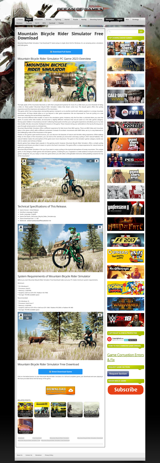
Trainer (61, 23)
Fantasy (29, 23)
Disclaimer (38, 455)
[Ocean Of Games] (80, 9)
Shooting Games (96, 19)
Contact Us (29, 455)
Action (28, 19)
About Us (19, 455)
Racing (83, 19)
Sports (119, 19)
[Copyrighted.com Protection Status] (115, 341)
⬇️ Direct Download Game (60, 371)
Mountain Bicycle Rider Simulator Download (90, 438)
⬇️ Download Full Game (60, 52)
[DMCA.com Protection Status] (130, 341)
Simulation (110, 19)
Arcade (48, 19)
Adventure (39, 19)
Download (21, 438)
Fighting (58, 19)
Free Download (37, 438)
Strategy (135, 19)
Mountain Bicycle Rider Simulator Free (29, 440)
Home (20, 19)
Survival (52, 23)
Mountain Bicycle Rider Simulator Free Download (55, 440)
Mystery (19, 23)
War (127, 19)
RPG (44, 23)
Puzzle (75, 19)
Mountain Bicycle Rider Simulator (59, 438)
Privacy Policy (49, 455)
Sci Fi (37, 23)
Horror (67, 19)
